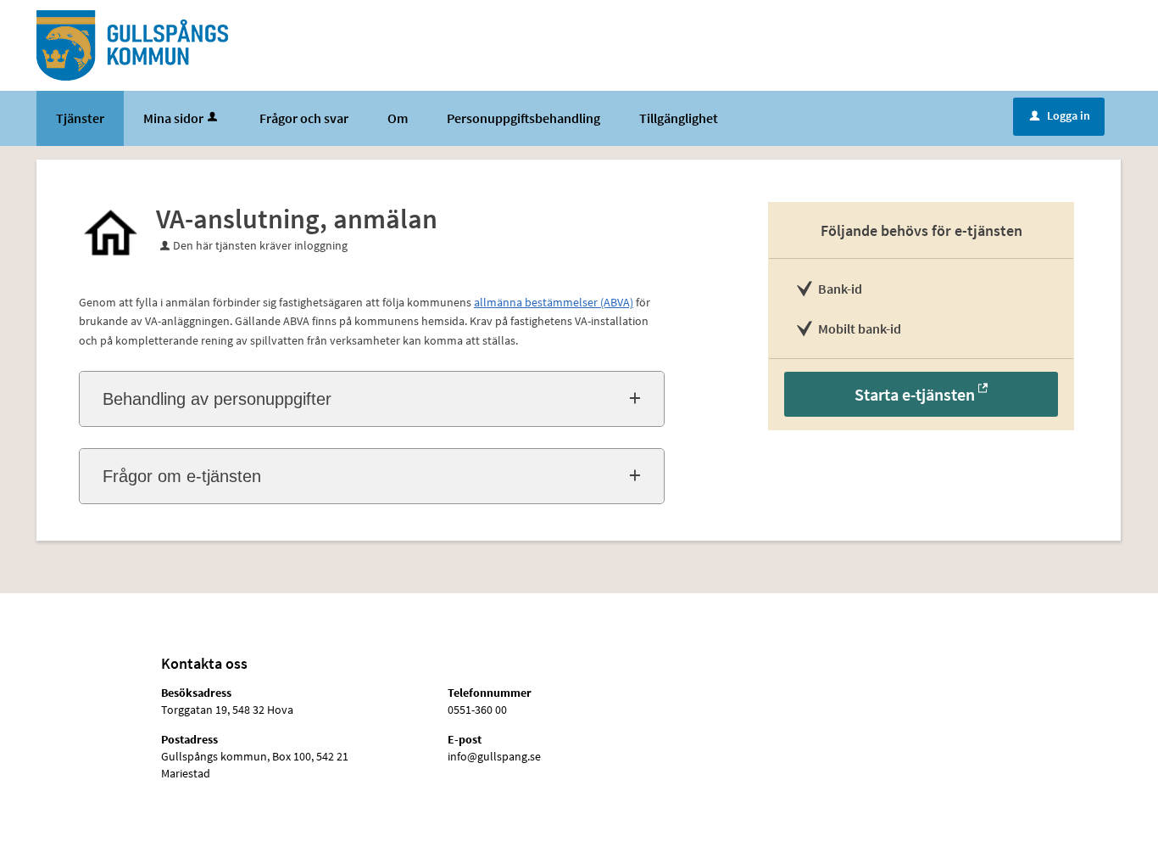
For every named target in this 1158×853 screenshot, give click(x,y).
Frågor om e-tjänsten (182, 476)
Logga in (1060, 115)
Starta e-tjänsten (915, 394)
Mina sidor (173, 117)
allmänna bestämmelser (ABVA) (553, 302)
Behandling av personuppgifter (217, 399)
